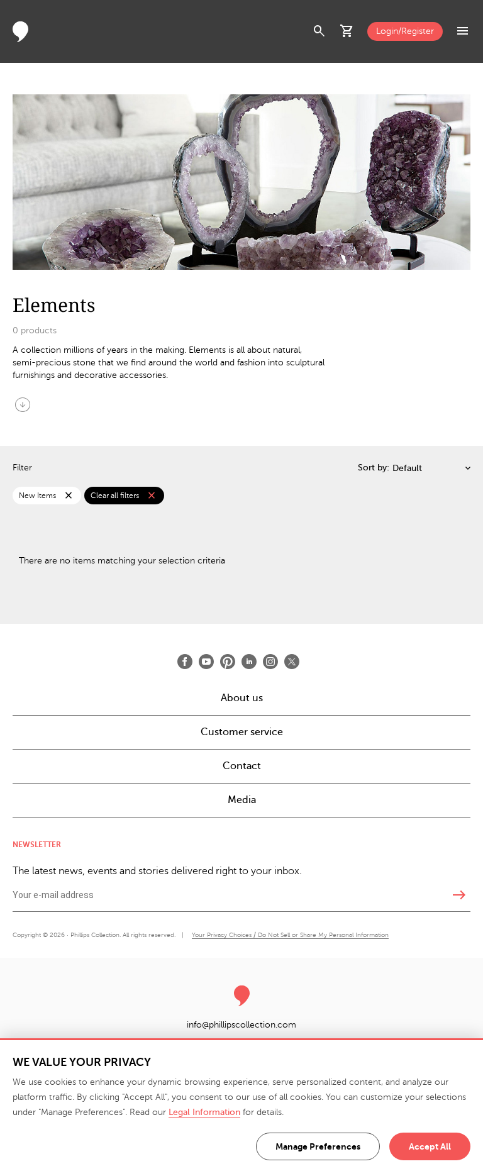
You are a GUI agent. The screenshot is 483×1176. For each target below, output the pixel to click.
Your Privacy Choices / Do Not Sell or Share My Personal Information (290, 934)
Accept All (430, 1146)
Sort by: (373, 467)
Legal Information (204, 1112)
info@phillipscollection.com (241, 1024)
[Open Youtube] (206, 661)
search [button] (319, 31)
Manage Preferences (317, 1146)
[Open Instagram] (270, 661)
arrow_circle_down (23, 404)
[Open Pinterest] (227, 661)
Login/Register (405, 31)
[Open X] (291, 661)
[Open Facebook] (184, 661)
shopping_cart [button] (347, 31)
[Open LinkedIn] (249, 661)
